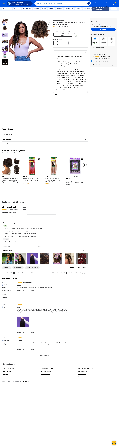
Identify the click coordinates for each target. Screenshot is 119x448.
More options (103, 50)
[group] (60, 26)
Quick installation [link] (10, 228)
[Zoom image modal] (48, 28)
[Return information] (110, 26)
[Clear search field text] (85, 3)
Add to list (98, 65)
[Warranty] (86, 144)
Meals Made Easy (87, 8)
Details (106, 61)
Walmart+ (103, 8)
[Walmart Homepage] (4, 3)
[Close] (30, 8)
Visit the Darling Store (58, 20)
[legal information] (104, 24)
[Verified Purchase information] (31, 282)
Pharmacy (51, 8)
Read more (19, 313)
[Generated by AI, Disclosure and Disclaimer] (10, 246)
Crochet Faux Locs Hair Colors (85, 368)
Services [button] (16, 8)
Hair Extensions (82, 374)
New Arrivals (59, 8)
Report (32, 290)
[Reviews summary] (63, 26)
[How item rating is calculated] (17, 212)
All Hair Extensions (45, 374)
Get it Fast (44, 8)
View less (40, 246)
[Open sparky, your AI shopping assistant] (114, 443)
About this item (7, 129)
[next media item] (48, 37)
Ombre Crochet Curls (8, 368)
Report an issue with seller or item (102, 58)
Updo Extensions (45, 377)
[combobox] (62, 3)
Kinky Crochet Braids (46, 371)
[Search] (88, 3)
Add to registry (111, 65)
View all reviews (7, 216)
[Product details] (86, 134)
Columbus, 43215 (99, 47)
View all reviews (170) (45, 355)
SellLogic (106, 54)
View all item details (60, 89)
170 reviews (16, 209)
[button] (97, 3)
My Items (96, 8)
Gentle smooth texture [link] (11, 236)
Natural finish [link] (9, 233)
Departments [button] (6, 8)
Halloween (36, 8)
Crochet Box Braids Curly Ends (48, 368)
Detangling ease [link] (9, 242)
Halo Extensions (7, 377)
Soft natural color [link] (10, 231)
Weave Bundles (7, 371)
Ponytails (5, 374)
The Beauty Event (69, 8)
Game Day (78, 8)
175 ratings (66, 26)
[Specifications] (86, 139)
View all (85, 250)
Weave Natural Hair (82, 371)
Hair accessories (82, 377)
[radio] (62, 35)
